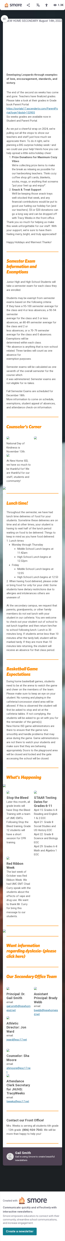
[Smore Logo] (13, 5)
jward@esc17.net (16, 1039)
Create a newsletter (20, 1231)
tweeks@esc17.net (17, 1101)
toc (4, 19)
